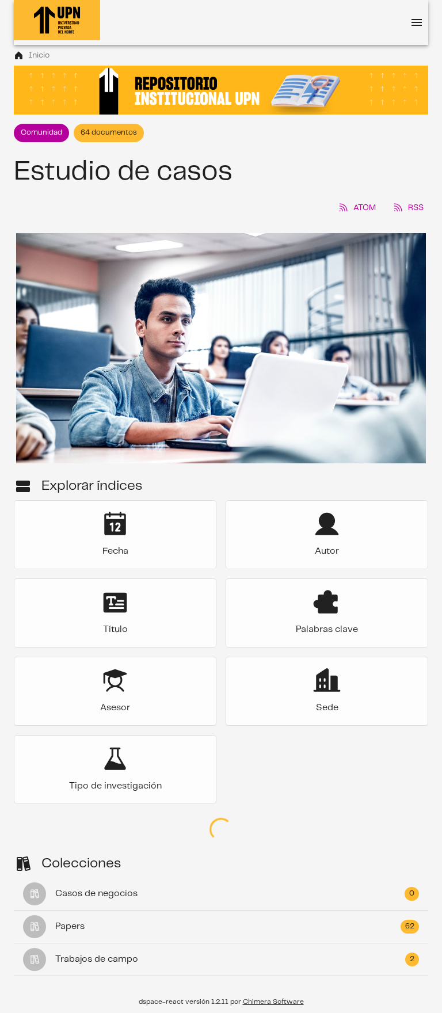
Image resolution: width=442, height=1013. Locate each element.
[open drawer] (416, 22)
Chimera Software (273, 1002)
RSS (416, 208)
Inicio (38, 55)
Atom (364, 208)
